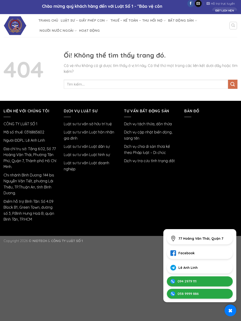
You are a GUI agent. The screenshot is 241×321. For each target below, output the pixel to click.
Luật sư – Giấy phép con (83, 20)
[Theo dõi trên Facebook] (190, 3)
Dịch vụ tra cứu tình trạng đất (149, 160)
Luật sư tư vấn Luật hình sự (87, 154)
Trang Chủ (48, 20)
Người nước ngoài (57, 30)
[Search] (233, 25)
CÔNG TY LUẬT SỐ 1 (67, 241)
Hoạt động (89, 30)
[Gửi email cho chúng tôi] (198, 3)
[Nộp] (232, 84)
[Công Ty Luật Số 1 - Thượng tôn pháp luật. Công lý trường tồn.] (17, 25)
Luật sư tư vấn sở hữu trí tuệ (88, 123)
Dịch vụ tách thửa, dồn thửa (148, 123)
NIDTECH (39, 241)
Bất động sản (181, 20)
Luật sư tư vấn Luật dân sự (87, 146)
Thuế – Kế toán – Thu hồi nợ (136, 20)
